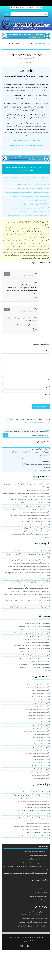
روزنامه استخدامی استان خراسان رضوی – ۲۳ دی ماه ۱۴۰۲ (31, 645)
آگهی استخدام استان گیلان (41, 759)
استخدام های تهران (41, 889)
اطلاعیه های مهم (41, 44)
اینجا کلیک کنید (25, 171)
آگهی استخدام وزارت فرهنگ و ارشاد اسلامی (36, 512)
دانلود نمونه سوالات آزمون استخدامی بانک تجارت (26, 145)
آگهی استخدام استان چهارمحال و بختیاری (37, 709)
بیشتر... (46, 537)
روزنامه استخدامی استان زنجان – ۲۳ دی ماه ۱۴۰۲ (34, 652)
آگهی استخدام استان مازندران (40, 766)
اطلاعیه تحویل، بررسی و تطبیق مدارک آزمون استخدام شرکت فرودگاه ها (28, 588)
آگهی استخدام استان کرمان (41, 747)
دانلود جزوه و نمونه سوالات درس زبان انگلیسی (35, 829)
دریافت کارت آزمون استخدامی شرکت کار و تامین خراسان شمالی (30, 563)
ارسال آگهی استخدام (41, 892)
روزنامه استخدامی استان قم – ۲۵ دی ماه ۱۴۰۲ (35, 636)
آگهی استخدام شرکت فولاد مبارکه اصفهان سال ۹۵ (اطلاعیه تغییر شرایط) (28, 215)
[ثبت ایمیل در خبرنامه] (5, 435)
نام (49, 380)
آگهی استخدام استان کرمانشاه (40, 750)
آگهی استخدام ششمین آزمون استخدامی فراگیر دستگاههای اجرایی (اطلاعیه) (25, 873)
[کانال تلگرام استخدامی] (26, 36)
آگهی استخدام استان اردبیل (40, 690)
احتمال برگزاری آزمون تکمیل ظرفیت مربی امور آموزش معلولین (30, 551)
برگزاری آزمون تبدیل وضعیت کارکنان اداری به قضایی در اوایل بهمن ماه (28, 566)
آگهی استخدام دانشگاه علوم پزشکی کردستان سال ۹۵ (33, 212)
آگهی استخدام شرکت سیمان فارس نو (38, 490)
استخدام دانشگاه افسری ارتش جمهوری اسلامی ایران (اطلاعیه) (31, 196)
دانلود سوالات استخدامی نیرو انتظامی (38, 823)
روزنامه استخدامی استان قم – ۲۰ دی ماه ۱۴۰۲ (35, 661)
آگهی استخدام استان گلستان (40, 756)
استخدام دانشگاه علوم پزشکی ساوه (38, 518)
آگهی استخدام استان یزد (41, 778)
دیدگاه (48, 351)
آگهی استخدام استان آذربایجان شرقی (38, 684)
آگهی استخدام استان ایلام (41, 700)
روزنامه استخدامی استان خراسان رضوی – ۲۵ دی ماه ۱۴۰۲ (31, 633)
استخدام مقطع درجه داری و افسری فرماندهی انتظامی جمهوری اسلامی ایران (27, 509)
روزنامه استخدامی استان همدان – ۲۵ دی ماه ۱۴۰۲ (34, 639)
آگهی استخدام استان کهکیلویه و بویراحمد (37, 753)
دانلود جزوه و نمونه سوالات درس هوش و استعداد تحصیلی (31, 826)
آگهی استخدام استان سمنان (41, 728)
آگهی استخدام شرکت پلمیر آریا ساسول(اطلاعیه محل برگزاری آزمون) (29, 515)
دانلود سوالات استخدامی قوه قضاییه (38, 804)
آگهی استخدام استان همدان (40, 775)
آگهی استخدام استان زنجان (41, 725)
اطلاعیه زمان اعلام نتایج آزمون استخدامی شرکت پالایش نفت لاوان (30, 591)
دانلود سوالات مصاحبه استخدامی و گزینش (36, 820)
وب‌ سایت (47, 394)
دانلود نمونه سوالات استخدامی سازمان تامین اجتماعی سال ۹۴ (31, 795)
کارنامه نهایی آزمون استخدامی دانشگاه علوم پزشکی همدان (32, 184)
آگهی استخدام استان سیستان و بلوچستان (36, 731)
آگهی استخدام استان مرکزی (41, 769)
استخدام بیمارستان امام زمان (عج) (37, 859)
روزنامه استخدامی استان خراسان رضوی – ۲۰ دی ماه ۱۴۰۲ (31, 658)
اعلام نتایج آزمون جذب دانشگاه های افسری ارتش (34, 585)
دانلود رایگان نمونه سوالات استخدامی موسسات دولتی (33, 836)
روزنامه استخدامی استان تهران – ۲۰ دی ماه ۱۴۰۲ (34, 664)
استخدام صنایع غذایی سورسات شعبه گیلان (34, 863)
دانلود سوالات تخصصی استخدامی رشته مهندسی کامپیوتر (32, 811)
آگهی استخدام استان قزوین (41, 737)
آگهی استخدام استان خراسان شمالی (38, 719)
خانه (49, 44)
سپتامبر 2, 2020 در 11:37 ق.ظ (29, 312)
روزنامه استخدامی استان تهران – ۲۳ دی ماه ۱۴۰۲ (34, 648)
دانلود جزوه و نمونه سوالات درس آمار (38, 833)
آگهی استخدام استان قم (42, 741)
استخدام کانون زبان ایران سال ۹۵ (39, 200)
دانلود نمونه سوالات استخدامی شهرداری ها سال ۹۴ (33, 798)
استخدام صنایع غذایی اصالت (38, 855)
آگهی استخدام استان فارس (41, 734)
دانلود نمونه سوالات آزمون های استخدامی (35, 851)
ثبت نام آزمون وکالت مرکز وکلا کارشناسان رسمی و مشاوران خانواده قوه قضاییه (26, 493)
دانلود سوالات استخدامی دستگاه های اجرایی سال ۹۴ (33, 801)
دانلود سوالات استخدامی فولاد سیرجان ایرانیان (35, 792)
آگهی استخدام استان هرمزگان (40, 772)
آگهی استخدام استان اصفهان (40, 693)
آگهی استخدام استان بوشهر (41, 703)
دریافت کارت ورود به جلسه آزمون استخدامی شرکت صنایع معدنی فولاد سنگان (27, 192)
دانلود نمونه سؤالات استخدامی (38, 896)
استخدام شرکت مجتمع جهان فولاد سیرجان (36, 528)
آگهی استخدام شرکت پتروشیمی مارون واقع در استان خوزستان (31, 208)
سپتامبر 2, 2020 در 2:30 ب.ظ (29, 276)
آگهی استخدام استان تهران (41, 706)
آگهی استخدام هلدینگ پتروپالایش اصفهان (36, 531)
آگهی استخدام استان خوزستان (40, 722)
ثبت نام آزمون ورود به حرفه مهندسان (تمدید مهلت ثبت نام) (31, 506)
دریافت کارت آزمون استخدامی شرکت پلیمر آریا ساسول (33, 579)
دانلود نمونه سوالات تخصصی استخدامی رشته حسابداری (32, 814)
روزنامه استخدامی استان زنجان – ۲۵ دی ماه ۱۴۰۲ (34, 630)
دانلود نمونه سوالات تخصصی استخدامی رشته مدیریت (33, 817)
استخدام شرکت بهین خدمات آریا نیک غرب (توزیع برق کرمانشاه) (30, 534)
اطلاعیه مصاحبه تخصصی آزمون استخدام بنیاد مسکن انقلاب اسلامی (30, 582)
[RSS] (21, 946)
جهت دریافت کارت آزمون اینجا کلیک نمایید (26, 140)
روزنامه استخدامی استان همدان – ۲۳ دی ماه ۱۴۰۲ (34, 655)
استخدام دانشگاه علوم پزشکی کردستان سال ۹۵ (35, 204)
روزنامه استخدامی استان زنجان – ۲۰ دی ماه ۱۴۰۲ (34, 667)
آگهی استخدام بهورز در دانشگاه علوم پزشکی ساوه (34, 522)
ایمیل (48, 387)
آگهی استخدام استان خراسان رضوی (38, 715)
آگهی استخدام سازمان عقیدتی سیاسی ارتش (36, 496)
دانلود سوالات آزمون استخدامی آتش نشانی (36, 807)
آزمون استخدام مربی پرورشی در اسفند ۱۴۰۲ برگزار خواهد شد (30, 569)
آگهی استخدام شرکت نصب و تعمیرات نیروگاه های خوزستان (31, 503)
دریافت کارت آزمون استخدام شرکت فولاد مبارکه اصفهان (33, 188)
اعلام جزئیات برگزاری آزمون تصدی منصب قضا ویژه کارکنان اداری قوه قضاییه (26, 560)
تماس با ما (44, 900)
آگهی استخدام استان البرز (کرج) (39, 696)
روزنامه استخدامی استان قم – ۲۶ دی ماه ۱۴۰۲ (35, 623)
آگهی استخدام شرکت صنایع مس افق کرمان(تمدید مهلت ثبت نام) (30, 500)
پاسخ (35, 297)
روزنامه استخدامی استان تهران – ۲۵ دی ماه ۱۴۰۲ (34, 626)
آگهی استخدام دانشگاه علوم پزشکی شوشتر (36, 525)
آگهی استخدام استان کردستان (40, 744)
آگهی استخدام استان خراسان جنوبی (38, 712)
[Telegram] (27, 946)
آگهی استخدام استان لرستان (40, 763)
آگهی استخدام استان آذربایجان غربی (38, 687)
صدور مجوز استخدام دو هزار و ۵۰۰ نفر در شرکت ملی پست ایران (29, 607)
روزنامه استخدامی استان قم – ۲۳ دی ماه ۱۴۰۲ (35, 642)
